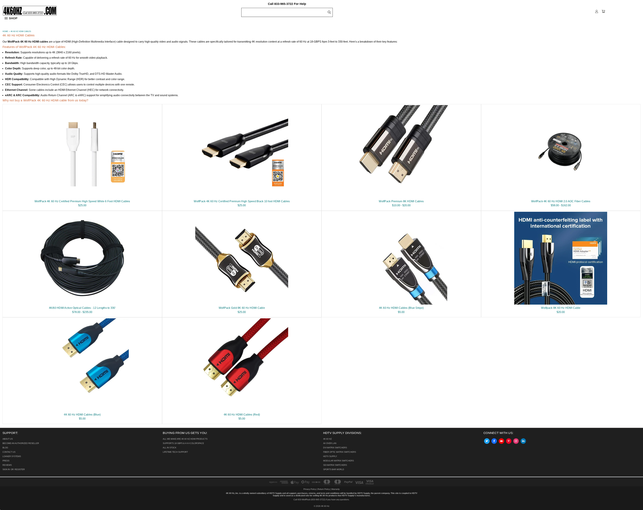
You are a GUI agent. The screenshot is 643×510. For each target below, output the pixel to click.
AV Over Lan (329, 443)
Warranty (335, 489)
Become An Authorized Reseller (21, 443)
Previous (6, 499)
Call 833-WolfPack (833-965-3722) (309, 499)
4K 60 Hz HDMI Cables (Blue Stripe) (401, 307)
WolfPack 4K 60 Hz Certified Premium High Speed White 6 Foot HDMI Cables (82, 201)
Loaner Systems (12, 456)
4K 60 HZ (327, 439)
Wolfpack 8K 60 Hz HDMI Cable (560, 307)
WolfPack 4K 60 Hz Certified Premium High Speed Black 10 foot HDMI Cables (242, 201)
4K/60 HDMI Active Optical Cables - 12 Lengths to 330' (82, 307)
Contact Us (9, 452)
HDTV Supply (330, 456)
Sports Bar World (333, 469)
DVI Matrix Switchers (335, 448)
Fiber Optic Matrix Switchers (339, 452)
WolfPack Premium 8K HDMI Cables (401, 201)
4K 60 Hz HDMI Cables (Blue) (82, 414)
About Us (8, 439)
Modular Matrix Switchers (338, 461)
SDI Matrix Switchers (335, 465)
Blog (5, 448)
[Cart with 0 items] (603, 11)
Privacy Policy (310, 489)
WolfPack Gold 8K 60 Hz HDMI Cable (242, 307)
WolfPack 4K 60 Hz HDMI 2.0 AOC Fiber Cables (560, 201)
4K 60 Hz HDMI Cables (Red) (242, 414)
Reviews (7, 465)
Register (20, 469)
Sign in (6, 469)
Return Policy (324, 489)
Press (6, 461)
